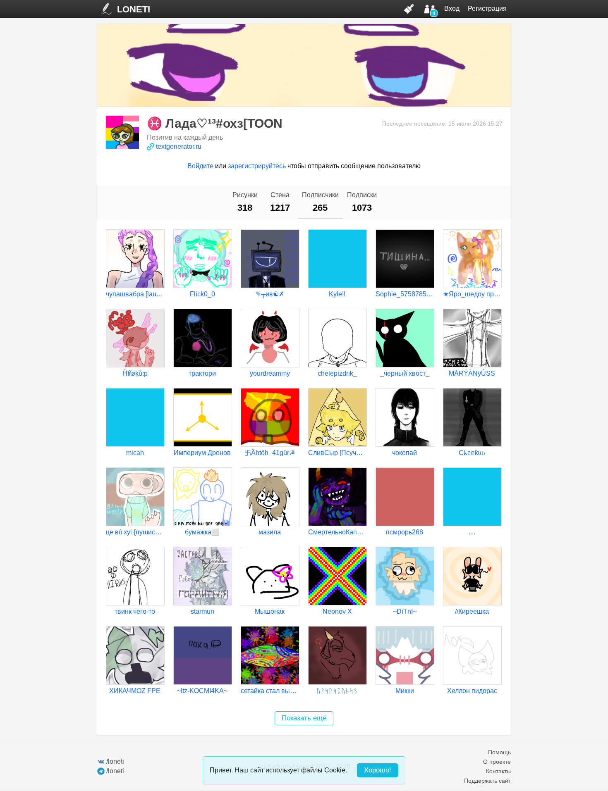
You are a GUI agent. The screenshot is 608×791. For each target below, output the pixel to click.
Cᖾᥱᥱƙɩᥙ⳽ (472, 452)
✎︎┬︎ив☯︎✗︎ (270, 294)
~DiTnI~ (405, 611)
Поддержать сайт (487, 780)
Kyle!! (337, 294)
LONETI (133, 9)
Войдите (200, 165)
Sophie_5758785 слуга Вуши (404, 294)
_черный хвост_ (404, 373)
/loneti (115, 761)
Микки (404, 690)
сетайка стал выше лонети (270, 690)
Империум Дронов (202, 452)
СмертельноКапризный (337, 532)
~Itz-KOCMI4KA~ (202, 690)
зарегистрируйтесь (257, 165)
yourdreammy (270, 373)
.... (472, 532)
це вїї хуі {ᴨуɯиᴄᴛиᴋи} (135, 532)
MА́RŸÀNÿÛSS (472, 373)
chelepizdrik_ (337, 373)
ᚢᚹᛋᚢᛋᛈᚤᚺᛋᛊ (337, 690)
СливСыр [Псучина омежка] (337, 452)
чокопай (404, 452)
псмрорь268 (404, 532)
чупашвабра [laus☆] (135, 294)
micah (135, 452)
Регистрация (487, 8)
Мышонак (270, 611)
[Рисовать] (409, 8)
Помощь (499, 752)
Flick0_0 (202, 294)
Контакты (498, 771)
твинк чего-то (135, 611)
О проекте (497, 761)
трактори (202, 373)
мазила (270, 532)
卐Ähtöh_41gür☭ (269, 452)
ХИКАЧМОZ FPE (134, 690)
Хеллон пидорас (472, 690)
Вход (452, 8)
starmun (202, 611)
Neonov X (337, 611)
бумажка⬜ (202, 532)
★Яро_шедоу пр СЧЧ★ (472, 294)
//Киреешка (472, 611)
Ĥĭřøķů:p (135, 373)
